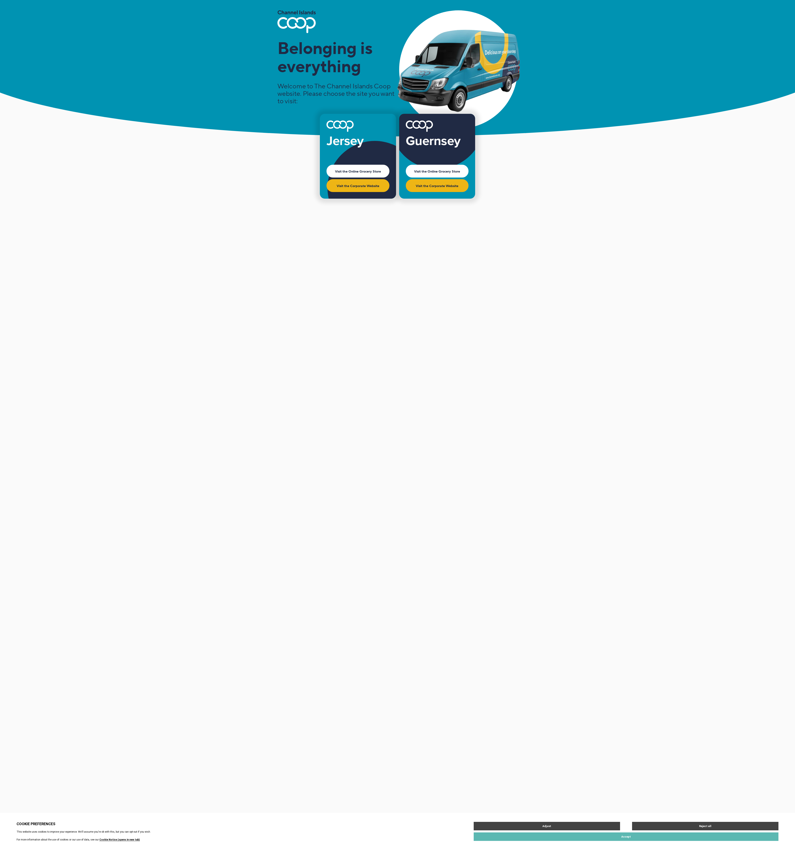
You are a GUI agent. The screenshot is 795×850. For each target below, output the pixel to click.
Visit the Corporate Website (358, 186)
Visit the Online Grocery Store (358, 171)
